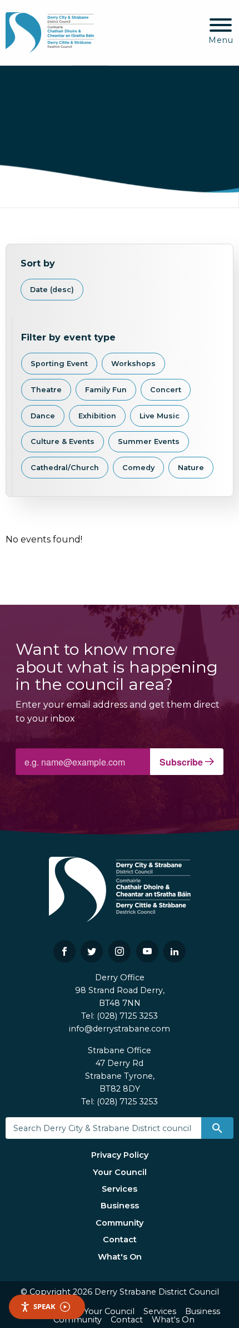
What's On (120, 1257)
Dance (43, 416)
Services (119, 1189)
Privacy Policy (119, 1155)
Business (120, 1206)
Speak (44, 1306)
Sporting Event (59, 363)
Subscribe (182, 762)
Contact (120, 1240)
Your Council (120, 1172)
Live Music (160, 416)
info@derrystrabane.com (119, 1029)
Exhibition (97, 416)
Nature (191, 467)
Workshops (133, 363)
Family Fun (106, 390)
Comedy (138, 467)
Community (119, 1223)
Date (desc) (52, 289)
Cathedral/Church (65, 467)
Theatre (46, 390)
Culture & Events (62, 441)
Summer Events (149, 441)
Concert (165, 390)
